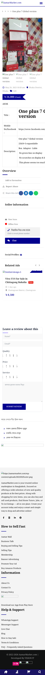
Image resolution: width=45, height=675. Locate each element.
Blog (3, 633)
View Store (12, 219)
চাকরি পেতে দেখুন (13, 433)
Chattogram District (16, 290)
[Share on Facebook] (21, 193)
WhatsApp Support (9, 620)
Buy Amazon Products (11, 568)
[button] (35, 265)
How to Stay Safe (8, 638)
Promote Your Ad (9, 563)
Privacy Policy (7, 592)
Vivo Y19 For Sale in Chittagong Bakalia (16, 280)
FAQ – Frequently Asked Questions (16, 647)
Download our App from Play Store (17, 605)
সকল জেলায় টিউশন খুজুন (16, 428)
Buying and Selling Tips (11, 545)
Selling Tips (6, 550)
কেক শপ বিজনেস (13, 437)
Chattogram (31, 290)
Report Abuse (12, 186)
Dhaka (5, 91)
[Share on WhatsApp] (36, 193)
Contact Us (6, 587)
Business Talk (7, 541)
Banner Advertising (10, 559)
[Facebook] (21, 255)
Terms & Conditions (10, 642)
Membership (7, 554)
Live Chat (5, 629)
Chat (14, 240)
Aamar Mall (6, 536)
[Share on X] (26, 193)
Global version (36, 139)
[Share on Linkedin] (31, 193)
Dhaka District (35, 87)
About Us (5, 583)
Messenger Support (9, 624)
